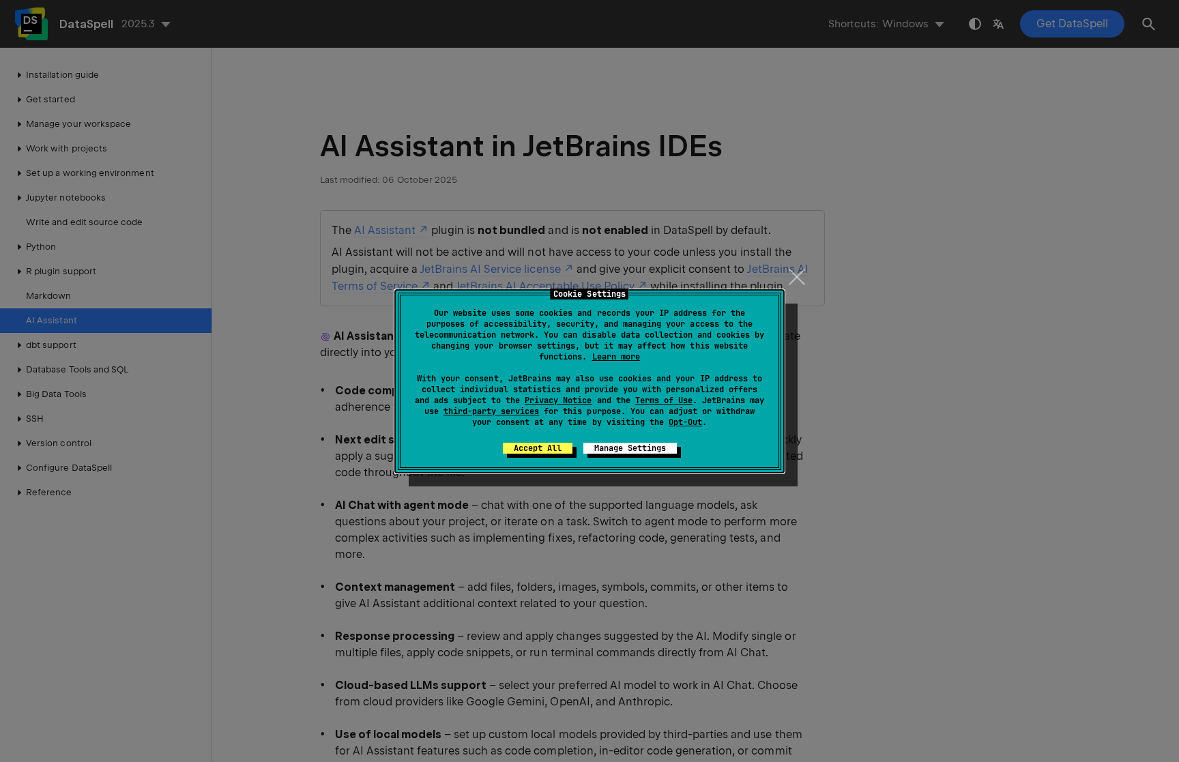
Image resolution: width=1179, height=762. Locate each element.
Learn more (616, 356)
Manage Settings (630, 448)
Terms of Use (664, 400)
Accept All (538, 448)
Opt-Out (685, 422)
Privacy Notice (558, 400)
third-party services (491, 411)
